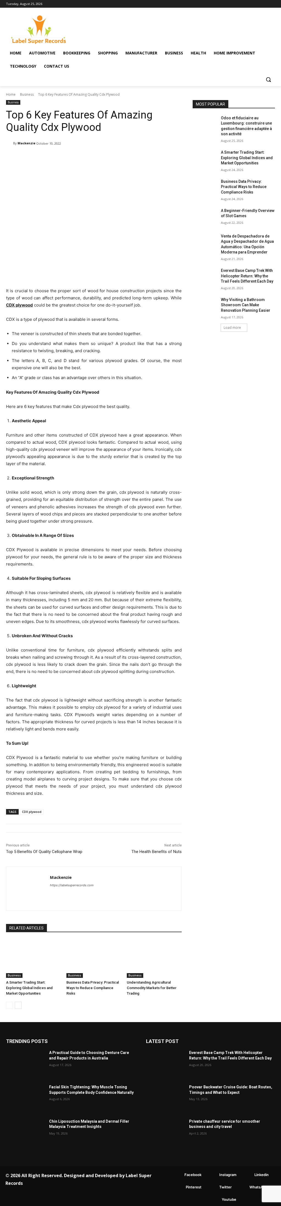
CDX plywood (31, 812)
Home (11, 94)
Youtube (229, 1199)
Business (27, 94)
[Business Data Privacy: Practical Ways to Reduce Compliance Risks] (93, 958)
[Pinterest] (177, 1187)
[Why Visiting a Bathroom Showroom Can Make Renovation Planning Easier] (205, 305)
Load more (232, 327)
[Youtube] (213, 1200)
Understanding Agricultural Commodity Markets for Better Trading (151, 987)
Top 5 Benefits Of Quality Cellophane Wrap (44, 851)
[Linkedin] (246, 1175)
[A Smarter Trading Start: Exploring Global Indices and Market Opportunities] (33, 958)
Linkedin (261, 1174)
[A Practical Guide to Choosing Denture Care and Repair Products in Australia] (25, 1063)
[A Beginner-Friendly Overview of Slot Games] (205, 216)
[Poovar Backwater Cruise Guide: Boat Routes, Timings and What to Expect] (165, 1098)
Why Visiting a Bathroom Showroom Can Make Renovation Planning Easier (245, 305)
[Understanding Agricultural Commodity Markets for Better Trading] (154, 958)
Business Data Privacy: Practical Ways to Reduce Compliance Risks (92, 987)
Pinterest (193, 1187)
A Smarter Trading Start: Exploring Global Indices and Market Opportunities (29, 987)
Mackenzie (26, 143)
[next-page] (18, 1005)
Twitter (225, 1187)
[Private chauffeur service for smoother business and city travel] (165, 1132)
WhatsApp (258, 1187)
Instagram (228, 1174)
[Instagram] (211, 1175)
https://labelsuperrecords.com (72, 885)
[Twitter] (211, 1187)
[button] (268, 79)
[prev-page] (9, 1005)
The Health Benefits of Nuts (156, 851)
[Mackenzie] (9, 143)
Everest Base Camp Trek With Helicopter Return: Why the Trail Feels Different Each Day (247, 275)
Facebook (192, 1174)
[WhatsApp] (241, 1187)
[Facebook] (176, 1175)
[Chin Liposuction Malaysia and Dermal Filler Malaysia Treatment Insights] (25, 1132)
